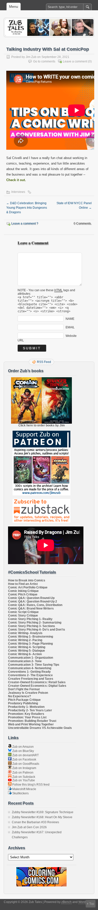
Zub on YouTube (23, 780)
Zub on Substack (23, 777)
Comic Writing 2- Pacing (25, 640)
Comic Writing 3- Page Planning (30, 643)
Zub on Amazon (23, 746)
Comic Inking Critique (23, 591)
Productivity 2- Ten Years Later (30, 710)
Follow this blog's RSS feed (31, 784)
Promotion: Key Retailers (26, 714)
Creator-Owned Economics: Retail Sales (37, 682)
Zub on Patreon (22, 772)
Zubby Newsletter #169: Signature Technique (42, 812)
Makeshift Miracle (24, 789)
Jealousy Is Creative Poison (28, 693)
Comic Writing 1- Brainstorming (30, 636)
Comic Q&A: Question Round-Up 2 (32, 601)
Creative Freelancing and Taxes (30, 678)
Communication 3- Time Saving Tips (33, 664)
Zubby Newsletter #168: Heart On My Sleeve (42, 817)
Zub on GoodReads (25, 764)
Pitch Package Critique (24, 700)
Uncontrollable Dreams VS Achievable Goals (40, 728)
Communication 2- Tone (25, 661)
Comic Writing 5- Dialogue (26, 650)
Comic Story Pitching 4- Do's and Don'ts (36, 629)
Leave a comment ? (24, 223)
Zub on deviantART (25, 755)
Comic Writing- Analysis (25, 633)
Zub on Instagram (24, 768)
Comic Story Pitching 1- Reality (30, 619)
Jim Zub (31, 57)
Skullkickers (20, 793)
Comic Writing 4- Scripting (26, 647)
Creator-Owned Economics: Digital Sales (37, 686)
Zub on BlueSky (23, 751)
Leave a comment (75, 61)
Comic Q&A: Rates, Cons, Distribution (35, 605)
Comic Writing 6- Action (25, 654)
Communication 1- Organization (30, 657)
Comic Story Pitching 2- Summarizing (34, 622)
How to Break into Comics (26, 580)
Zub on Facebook (24, 759)
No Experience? (19, 696)
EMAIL (70, 327)
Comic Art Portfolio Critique (27, 587)
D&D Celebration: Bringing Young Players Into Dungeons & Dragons (26, 207)
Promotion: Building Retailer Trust (32, 721)
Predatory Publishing (23, 703)
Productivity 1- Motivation (26, 707)
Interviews (18, 192)
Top (91, 903)
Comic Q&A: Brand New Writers (31, 608)
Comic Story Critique (23, 615)
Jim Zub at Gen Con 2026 (29, 827)
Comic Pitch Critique (22, 594)
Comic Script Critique (23, 612)
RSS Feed (44, 362)
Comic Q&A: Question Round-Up (31, 598)
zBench (66, 902)
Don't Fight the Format (24, 689)
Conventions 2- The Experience (30, 675)
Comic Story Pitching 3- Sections (31, 626)
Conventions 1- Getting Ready (29, 671)
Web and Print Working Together (31, 724)
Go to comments (44, 61)
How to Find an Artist (23, 584)
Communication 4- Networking (29, 668)
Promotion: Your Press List (27, 717)
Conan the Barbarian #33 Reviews (35, 822)
